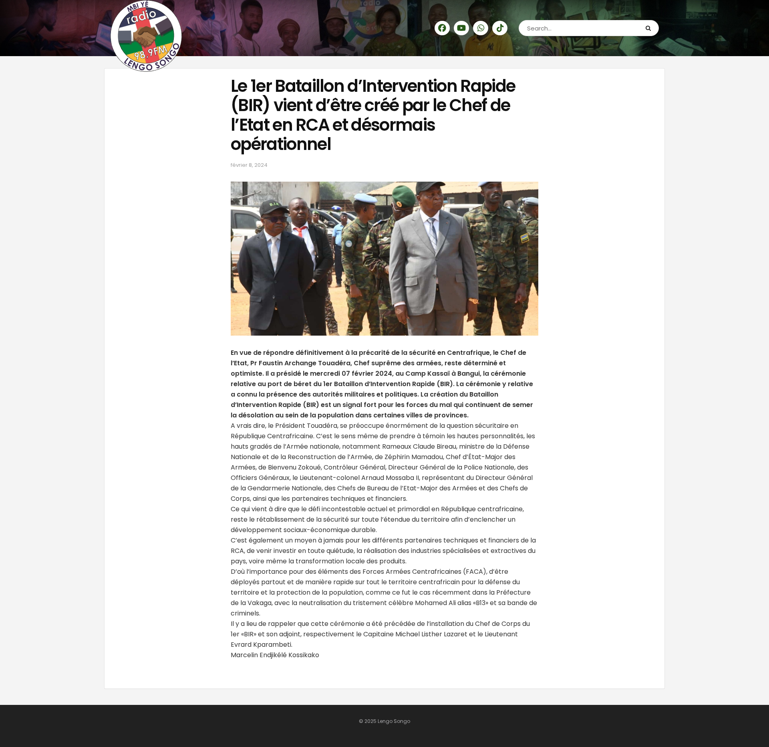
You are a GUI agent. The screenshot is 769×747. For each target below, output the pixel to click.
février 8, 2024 (249, 165)
